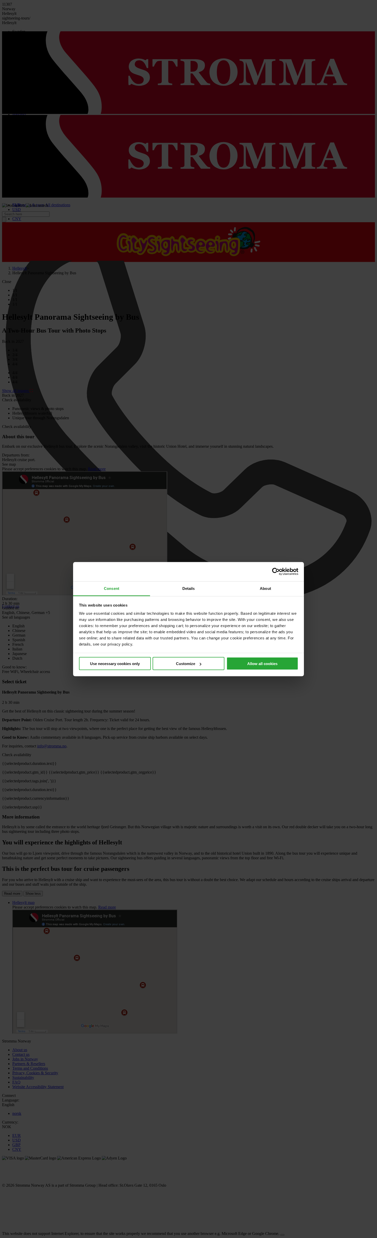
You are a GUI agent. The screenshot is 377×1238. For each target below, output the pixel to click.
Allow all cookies (262, 663)
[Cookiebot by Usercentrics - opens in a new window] (275, 572)
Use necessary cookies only (115, 663)
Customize (185, 663)
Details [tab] (188, 588)
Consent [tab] (111, 588)
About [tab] (265, 588)
